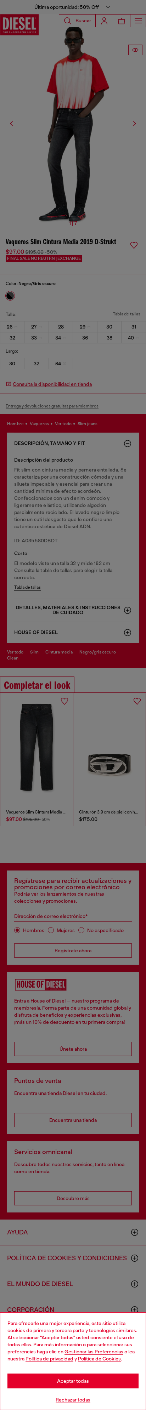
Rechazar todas (73, 1400)
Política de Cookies (99, 1359)
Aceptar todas (73, 1381)
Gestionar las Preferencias (93, 1351)
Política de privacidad (49, 1359)
